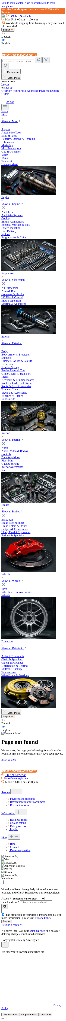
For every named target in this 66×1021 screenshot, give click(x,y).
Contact (14, 847)
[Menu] (4, 107)
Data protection (18, 826)
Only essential (10, 1014)
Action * (6, 898)
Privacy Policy (43, 917)
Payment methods (49, 90)
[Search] (38, 60)
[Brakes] (28, 570)
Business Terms (18, 819)
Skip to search (33, 2)
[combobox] (17, 61)
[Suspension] (28, 333)
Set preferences (29, 1014)
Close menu (14, 78)
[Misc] (28, 194)
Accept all (46, 1014)
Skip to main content (13, 2)
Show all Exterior (11, 343)
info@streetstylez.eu (16, 778)
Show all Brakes (10, 511)
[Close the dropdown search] (45, 60)
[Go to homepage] (20, 55)
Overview (7, 90)
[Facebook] (2, 786)
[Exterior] (28, 429)
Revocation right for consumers (27, 801)
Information (8, 813)
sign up (8, 87)
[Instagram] (6, 786)
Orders (5, 93)
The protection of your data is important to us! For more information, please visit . (31, 916)
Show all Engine (11, 203)
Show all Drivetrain (12, 648)
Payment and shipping (22, 798)
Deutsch (6, 36)
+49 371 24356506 (20, 15)
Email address (10, 902)
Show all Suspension (13, 279)
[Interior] (28, 501)
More (4, 837)
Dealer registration (20, 850)
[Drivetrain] (28, 707)
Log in (5, 84)
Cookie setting (18, 822)
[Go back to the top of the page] (4, 944)
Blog (12, 843)
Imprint (14, 829)
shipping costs (37, 930)
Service (5, 792)
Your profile (20, 90)
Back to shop (8, 759)
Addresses (33, 90)
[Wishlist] (3, 98)
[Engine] (28, 269)
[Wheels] (28, 638)
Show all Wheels (11, 580)
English (5, 43)
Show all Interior (11, 439)
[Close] (2, 1018)
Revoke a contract (11, 924)
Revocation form (19, 805)
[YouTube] (10, 786)
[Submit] (4, 906)
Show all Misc (9, 121)
